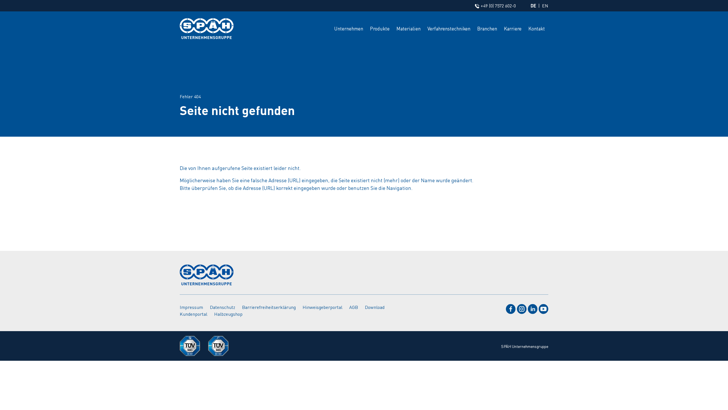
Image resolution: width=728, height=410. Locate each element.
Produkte (380, 28)
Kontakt (536, 28)
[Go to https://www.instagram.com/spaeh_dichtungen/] (522, 308)
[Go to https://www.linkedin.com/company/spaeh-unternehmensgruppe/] (532, 308)
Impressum (191, 307)
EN (545, 6)
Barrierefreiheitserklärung (269, 307)
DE (533, 6)
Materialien (408, 28)
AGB (353, 307)
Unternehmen (348, 28)
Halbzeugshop (228, 314)
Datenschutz (222, 307)
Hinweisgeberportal (322, 307)
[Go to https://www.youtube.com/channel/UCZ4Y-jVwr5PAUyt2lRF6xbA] (543, 308)
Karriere (513, 28)
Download (374, 307)
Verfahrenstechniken (448, 28)
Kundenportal (193, 314)
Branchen (487, 28)
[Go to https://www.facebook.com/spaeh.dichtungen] (511, 308)
